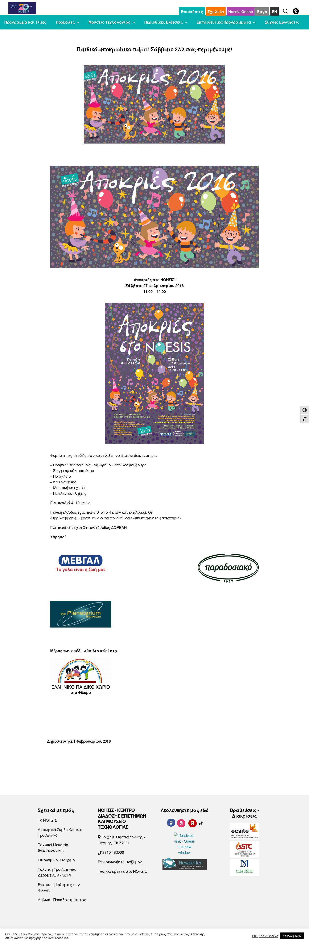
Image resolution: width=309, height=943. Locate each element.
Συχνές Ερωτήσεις (282, 22)
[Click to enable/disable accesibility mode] (296, 11)
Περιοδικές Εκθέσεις (163, 22)
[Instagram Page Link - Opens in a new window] (181, 822)
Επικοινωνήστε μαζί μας (120, 861)
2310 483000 (113, 852)
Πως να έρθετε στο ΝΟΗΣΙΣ (122, 871)
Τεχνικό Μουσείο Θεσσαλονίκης (53, 847)
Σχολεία (215, 11)
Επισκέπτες (192, 11)
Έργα (262, 11)
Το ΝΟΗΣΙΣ (47, 820)
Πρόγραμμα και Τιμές (25, 22)
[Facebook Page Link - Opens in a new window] (171, 823)
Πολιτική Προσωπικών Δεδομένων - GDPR (57, 872)
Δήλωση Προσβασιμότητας (62, 899)
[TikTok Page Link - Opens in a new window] (201, 822)
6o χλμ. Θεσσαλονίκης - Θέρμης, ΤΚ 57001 (121, 839)
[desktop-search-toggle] (285, 10)
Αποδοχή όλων (292, 936)
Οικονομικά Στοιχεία (56, 859)
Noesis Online (240, 11)
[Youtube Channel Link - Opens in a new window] (192, 822)
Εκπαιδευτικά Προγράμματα (224, 22)
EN (274, 11)
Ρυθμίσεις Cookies (265, 936)
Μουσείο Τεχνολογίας (109, 22)
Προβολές (65, 22)
